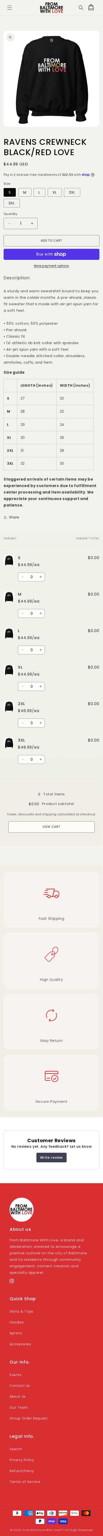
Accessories (20, 1344)
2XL (72, 192)
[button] (9, 7)
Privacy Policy (22, 1459)
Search (16, 1449)
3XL (12, 203)
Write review (51, 1157)
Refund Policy (22, 1471)
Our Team (19, 1407)
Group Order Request (29, 1418)
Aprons (16, 1333)
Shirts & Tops (21, 1311)
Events (16, 1374)
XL (55, 192)
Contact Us (20, 1385)
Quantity (10, 214)
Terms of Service (25, 1481)
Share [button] (14, 517)
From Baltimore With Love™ (43, 1530)
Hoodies (17, 1322)
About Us (18, 1396)
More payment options (51, 266)
